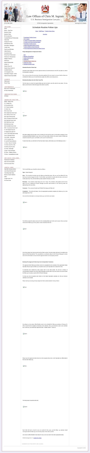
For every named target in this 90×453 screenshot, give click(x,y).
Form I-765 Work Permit (9, 135)
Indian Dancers (7, 51)
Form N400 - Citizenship (9, 137)
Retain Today (7, 83)
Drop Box (45, 34)
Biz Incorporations (8, 36)
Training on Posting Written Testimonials (32, 40)
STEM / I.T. (6, 64)
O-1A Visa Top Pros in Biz (9, 144)
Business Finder (7, 32)
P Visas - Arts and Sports (9, 150)
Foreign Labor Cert (8, 178)
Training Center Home (49, 31)
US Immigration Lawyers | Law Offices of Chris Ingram (45, 13)
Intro (25, 54)
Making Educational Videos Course (31, 45)
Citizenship (6, 39)
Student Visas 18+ (8, 66)
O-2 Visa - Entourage (8, 148)
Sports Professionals (8, 62)
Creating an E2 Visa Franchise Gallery (32, 42)
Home (37, 31)
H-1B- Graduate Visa (8, 139)
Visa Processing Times (9, 163)
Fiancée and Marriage (9, 49)
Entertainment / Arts (8, 43)
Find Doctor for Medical (9, 159)
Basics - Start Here (8, 30)
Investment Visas (8, 53)
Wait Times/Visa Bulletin (9, 161)
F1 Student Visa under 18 (9, 131)
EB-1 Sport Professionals (9, 116)
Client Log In (7, 81)
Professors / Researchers (9, 56)
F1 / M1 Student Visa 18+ (9, 129)
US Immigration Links (8, 71)
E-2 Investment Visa (8, 105)
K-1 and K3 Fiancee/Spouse (10, 141)
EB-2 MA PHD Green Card (10, 120)
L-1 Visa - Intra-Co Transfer (10, 142)
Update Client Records (28, 57)
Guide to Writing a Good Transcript (31, 46)
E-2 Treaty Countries (8, 107)
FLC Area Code (7, 180)
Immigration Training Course (30, 37)
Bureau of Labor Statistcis (9, 174)
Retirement (6, 60)
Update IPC (26, 59)
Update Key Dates (27, 62)
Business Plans (7, 34)
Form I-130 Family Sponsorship (11, 133)
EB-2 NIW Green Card (9, 122)
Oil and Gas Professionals (9, 54)
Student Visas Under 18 (9, 68)
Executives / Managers (9, 45)
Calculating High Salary (9, 172)
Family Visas (7, 47)
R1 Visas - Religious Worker (10, 152)
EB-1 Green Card (8, 110)
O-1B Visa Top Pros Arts (9, 146)
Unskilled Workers (8, 69)
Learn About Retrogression (10, 170)
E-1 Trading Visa (7, 103)
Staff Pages (41, 31)
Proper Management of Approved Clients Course (34, 48)
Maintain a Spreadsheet (29, 56)
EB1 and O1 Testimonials (9, 88)
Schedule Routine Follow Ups (30, 61)
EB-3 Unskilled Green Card (10, 125)
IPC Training (26, 39)
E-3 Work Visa (7, 109)
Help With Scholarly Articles (10, 169)
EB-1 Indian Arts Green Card (10, 112)
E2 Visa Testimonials (8, 90)
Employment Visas (8, 41)
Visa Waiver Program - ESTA (10, 73)
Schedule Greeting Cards (29, 64)
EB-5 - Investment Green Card (10, 127)
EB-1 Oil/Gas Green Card (9, 114)
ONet (5, 176)
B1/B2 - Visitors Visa (8, 101)
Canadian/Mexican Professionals (11, 37)
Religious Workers (8, 58)
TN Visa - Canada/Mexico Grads (11, 154)
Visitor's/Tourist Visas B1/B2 (10, 75)
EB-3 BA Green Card (8, 124)
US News (6, 96)
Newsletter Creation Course (30, 43)
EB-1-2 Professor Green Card (10, 118)
